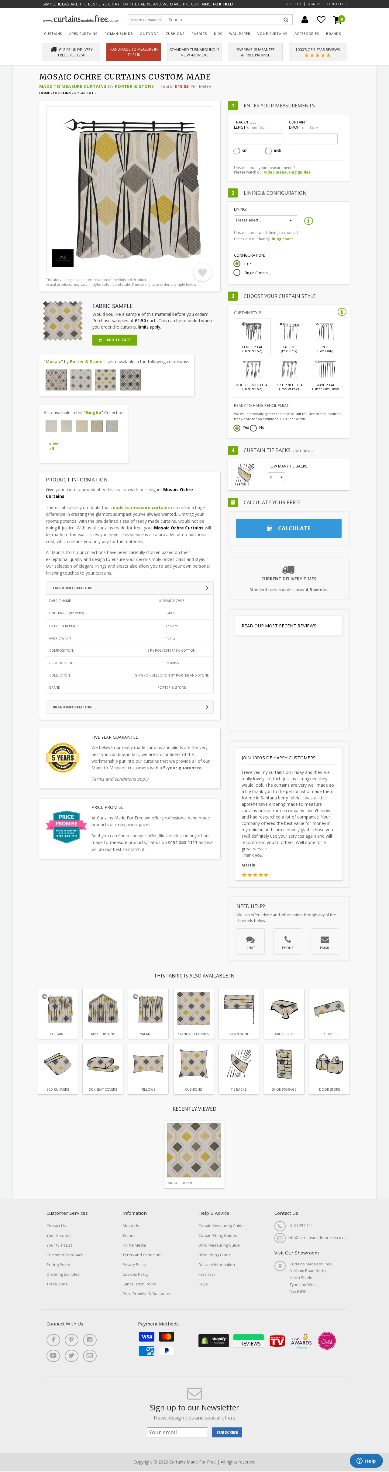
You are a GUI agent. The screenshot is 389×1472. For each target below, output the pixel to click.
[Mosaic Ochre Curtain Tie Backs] (239, 1064)
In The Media (134, 1245)
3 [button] (69, 266)
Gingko (93, 412)
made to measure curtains (140, 507)
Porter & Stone (134, 86)
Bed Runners (57, 1089)
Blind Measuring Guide (219, 1245)
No (261, 428)
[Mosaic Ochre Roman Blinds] (239, 1008)
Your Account (58, 1235)
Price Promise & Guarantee (147, 1293)
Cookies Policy (135, 1274)
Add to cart (118, 340)
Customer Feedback (64, 1255)
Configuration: (249, 255)
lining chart (281, 238)
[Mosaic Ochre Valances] (148, 1008)
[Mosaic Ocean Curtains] (81, 380)
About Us (130, 1225)
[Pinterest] (71, 1340)
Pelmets (329, 1034)
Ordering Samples (63, 1274)
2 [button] (61, 266)
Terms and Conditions (142, 1255)
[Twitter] (71, 1356)
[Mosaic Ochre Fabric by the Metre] (194, 1008)
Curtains (53, 33)
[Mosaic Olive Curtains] (130, 380)
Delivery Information (216, 1264)
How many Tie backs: (288, 466)
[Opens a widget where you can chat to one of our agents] (366, 1461)
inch (277, 150)
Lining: (240, 209)
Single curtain (256, 273)
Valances (148, 1034)
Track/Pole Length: (250, 125)
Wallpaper (239, 33)
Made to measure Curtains (72, 86)
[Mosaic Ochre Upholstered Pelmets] (329, 1008)
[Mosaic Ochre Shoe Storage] (284, 1064)
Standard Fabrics (193, 1034)
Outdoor (149, 33)
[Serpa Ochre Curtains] (82, 426)
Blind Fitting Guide (214, 1255)
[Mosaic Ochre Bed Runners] (57, 1064)
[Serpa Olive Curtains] (97, 426)
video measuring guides (287, 172)
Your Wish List (59, 1245)
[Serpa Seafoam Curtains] (112, 426)
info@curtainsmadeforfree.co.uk (317, 1237)
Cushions (175, 33)
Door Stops (329, 1089)
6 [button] (91, 266)
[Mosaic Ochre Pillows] (148, 1064)
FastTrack (206, 1274)
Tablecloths (284, 1034)
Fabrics (199, 33)
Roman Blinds (119, 33)
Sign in (314, 4)
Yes (246, 428)
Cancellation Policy (139, 1284)
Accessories (306, 33)
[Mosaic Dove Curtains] (56, 380)
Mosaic (53, 361)
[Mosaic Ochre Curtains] (105, 380)
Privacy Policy (134, 1264)
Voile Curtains (272, 33)
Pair (247, 264)
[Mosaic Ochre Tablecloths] (284, 1008)
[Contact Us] (90, 1356)
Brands (333, 33)
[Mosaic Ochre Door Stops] (329, 1064)
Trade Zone (57, 1284)
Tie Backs (238, 1089)
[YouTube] (53, 1356)
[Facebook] (53, 1340)
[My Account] (304, 19)
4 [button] (76, 266)
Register (293, 4)
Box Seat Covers (103, 1089)
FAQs (203, 1284)
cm (244, 150)
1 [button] (53, 266)
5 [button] (84, 266)
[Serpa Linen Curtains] (51, 426)
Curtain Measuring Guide (221, 1225)
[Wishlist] (321, 19)
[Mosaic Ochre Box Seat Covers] (103, 1064)
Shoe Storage (284, 1089)
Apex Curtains (83, 33)
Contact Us (336, 4)
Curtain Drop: (303, 125)
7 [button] (99, 266)
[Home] (81, 20)
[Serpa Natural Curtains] (66, 426)
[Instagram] (90, 1340)
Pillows (148, 1089)
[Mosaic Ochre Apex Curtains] (103, 1008)
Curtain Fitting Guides (217, 1235)
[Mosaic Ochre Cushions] (194, 1064)
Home (44, 93)
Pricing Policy (58, 1264)
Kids (218, 33)
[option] (129, 189)
